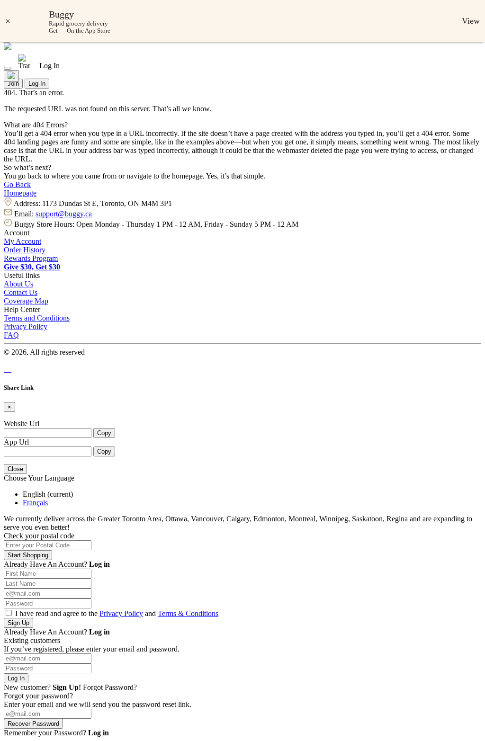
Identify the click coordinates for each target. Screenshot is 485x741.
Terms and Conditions (37, 318)
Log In (36, 83)
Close (15, 469)
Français (35, 503)
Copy (104, 433)
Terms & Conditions (188, 613)
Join (13, 83)
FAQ (11, 335)
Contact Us (20, 292)
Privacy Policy (25, 326)
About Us (18, 284)
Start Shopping (28, 555)
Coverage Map (26, 301)
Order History (24, 250)
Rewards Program (31, 258)
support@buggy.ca (64, 214)
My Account (22, 241)
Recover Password (33, 723)
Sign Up (18, 622)
